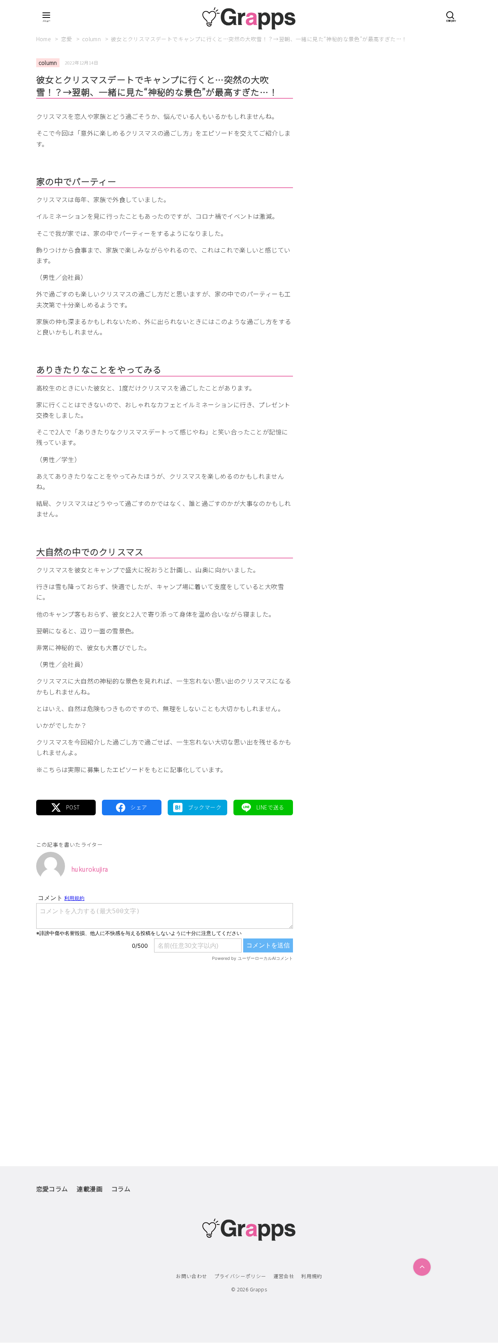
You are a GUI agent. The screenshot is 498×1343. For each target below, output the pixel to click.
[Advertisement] (164, 1047)
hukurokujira (89, 869)
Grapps (258, 1289)
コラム (120, 1188)
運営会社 (284, 1276)
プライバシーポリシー (240, 1276)
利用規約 (311, 1276)
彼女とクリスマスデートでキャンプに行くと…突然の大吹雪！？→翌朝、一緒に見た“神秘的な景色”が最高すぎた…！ (259, 39)
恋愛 (67, 39)
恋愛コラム (52, 1188)
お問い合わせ (191, 1276)
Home (44, 39)
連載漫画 (89, 1188)
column (92, 39)
